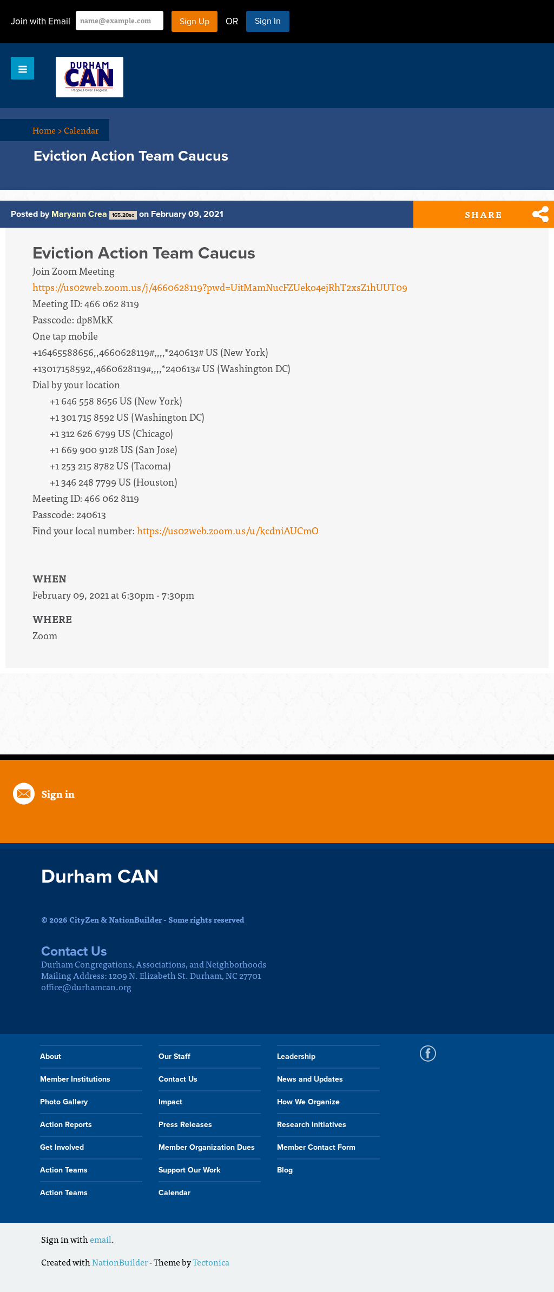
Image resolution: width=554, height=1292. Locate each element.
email (100, 1239)
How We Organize (308, 1102)
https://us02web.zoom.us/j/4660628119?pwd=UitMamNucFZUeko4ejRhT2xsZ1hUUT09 (219, 287)
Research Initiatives (311, 1124)
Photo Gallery (64, 1102)
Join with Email (40, 21)
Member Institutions (75, 1079)
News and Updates (310, 1079)
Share (484, 214)
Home (47, 130)
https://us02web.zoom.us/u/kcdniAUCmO (228, 530)
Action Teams (64, 1170)
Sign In (268, 21)
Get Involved (62, 1147)
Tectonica (211, 1262)
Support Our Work (189, 1170)
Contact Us (178, 1079)
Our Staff (174, 1056)
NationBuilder (120, 1262)
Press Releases (185, 1124)
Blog (285, 1170)
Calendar (81, 130)
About (50, 1056)
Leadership (296, 1056)
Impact (170, 1102)
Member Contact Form (316, 1147)
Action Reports (66, 1124)
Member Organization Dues (207, 1147)
